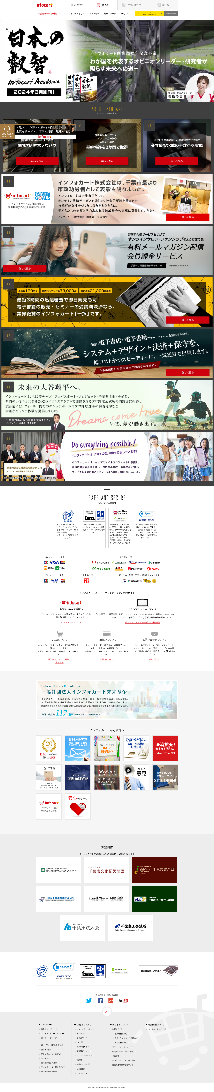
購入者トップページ (49, 1029)
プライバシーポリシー (121, 1047)
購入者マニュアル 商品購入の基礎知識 (142, 622)
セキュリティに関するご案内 (123, 1060)
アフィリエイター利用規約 (125, 1038)
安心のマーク (110, 13)
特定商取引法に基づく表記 (122, 1052)
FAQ (123, 13)
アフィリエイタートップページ (53, 1034)
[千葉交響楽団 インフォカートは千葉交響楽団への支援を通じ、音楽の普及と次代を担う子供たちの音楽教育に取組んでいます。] (154, 870)
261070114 (69, 979)
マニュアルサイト (84, 1056)
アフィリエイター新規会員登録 (53, 1067)
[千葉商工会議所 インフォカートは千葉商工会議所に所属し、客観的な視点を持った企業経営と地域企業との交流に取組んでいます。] (130, 927)
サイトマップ (82, 1073)
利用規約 (115, 1029)
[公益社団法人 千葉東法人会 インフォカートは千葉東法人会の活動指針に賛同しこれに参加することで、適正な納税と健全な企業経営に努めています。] (82, 927)
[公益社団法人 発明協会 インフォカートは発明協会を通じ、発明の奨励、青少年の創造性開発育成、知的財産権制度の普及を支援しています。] (106, 899)
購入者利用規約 (121, 1034)
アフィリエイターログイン (51, 1054)
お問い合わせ (171, 13)
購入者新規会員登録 (49, 1063)
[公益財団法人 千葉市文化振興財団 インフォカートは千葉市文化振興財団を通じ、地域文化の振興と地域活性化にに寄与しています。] (106, 870)
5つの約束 (94, 13)
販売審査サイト (83, 1051)
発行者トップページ (49, 1038)
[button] (64, 968)
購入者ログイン (47, 1050)
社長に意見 (81, 1069)
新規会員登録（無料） (48, 13)
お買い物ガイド (107, 659)
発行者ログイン (47, 1058)
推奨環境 (115, 1056)
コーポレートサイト (156, 1029)
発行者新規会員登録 (49, 1071)
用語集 (79, 1060)
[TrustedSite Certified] (119, 970)
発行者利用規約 (121, 1043)
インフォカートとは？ (74, 13)
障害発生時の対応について (122, 1065)
